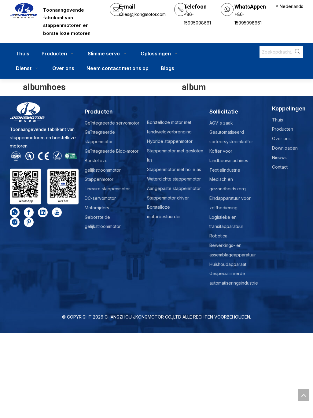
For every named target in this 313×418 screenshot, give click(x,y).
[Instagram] (15, 222)
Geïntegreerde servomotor (112, 122)
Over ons (281, 138)
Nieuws (279, 157)
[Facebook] (29, 212)
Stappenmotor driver (168, 197)
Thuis (277, 119)
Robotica (218, 235)
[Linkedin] (43, 212)
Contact (280, 167)
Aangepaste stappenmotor (174, 188)
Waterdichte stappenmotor (174, 178)
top (303, 395)
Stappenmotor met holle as (174, 169)
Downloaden (285, 148)
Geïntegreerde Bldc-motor (111, 151)
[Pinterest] (29, 222)
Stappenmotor (99, 179)
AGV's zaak (221, 122)
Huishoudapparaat (227, 264)
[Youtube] (57, 212)
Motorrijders (97, 207)
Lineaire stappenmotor (107, 188)
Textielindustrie (224, 170)
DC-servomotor (100, 198)
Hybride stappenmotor (170, 141)
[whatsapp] (15, 212)
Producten (282, 129)
